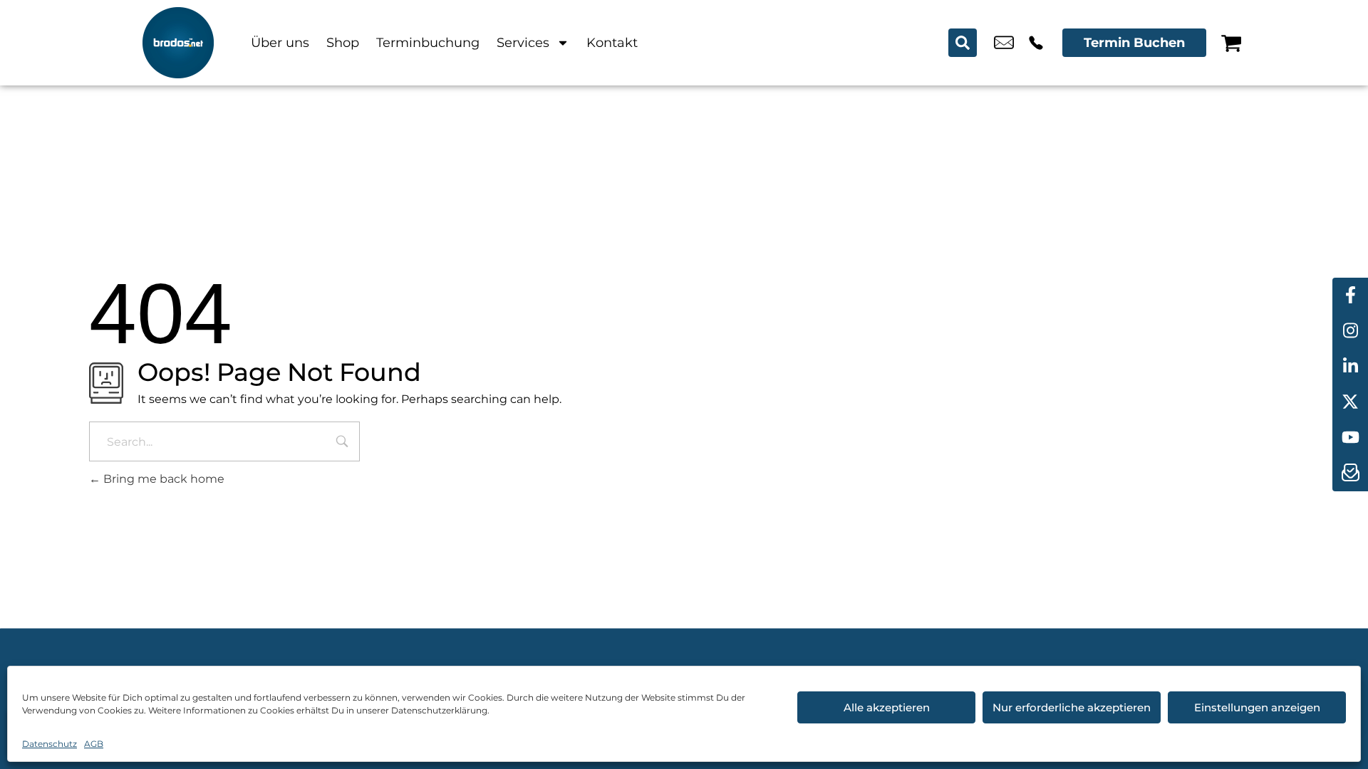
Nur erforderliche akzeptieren (1072, 707)
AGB (93, 743)
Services (523, 43)
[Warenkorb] (1231, 42)
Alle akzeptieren (887, 707)
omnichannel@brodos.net (1004, 42)
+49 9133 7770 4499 (1036, 42)
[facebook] (1350, 295)
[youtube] (1350, 438)
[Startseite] (178, 42)
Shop (342, 43)
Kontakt (612, 43)
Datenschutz (49, 743)
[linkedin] (1350, 366)
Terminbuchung (428, 43)
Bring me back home (162, 479)
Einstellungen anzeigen (1257, 707)
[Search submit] (962, 42)
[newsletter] (1350, 473)
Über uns (280, 43)
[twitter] (1350, 402)
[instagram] (1350, 331)
